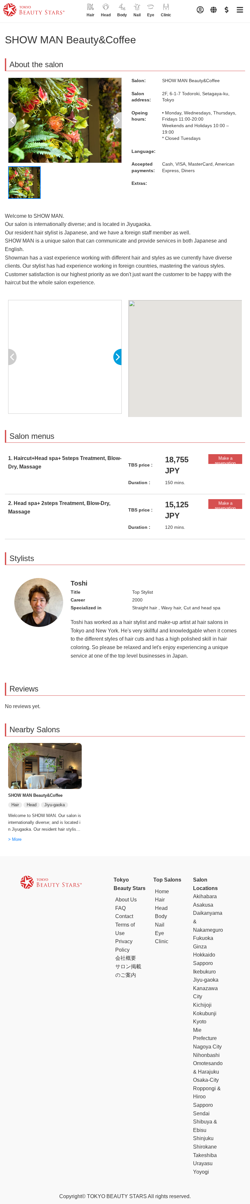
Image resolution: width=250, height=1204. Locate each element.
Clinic (161, 941)
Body (161, 916)
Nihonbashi (206, 1055)
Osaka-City (206, 1080)
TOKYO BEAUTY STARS (117, 1196)
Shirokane (205, 1147)
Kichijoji (202, 1005)
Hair (160, 899)
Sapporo (203, 1105)
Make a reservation (225, 460)
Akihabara (205, 896)
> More (14, 839)
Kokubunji (204, 1013)
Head (161, 908)
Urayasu (203, 1163)
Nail (159, 925)
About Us (126, 899)
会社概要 (125, 958)
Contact (124, 916)
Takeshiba (205, 1155)
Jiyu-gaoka (205, 980)
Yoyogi (201, 1172)
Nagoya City (207, 1046)
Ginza (200, 946)
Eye (159, 933)
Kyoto (199, 1021)
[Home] (33, 11)
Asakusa (203, 905)
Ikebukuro (204, 971)
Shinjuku (203, 1138)
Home (162, 891)
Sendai (201, 1113)
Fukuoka (203, 938)
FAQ (120, 908)
